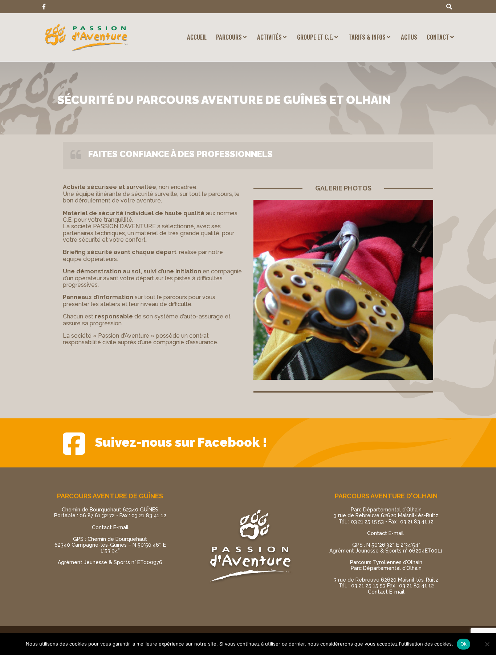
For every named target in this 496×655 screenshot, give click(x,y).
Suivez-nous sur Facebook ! (181, 442)
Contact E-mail (110, 527)
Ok (463, 644)
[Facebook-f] (44, 6)
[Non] (487, 644)
